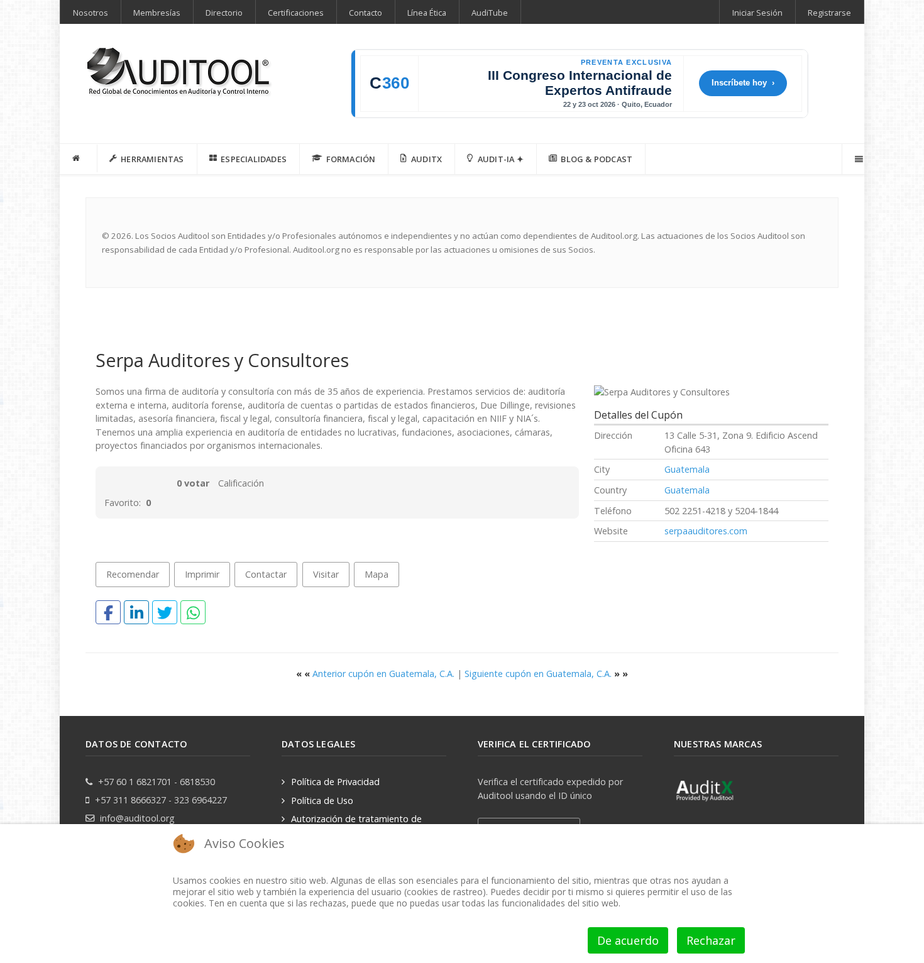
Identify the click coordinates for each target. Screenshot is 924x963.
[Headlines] (179, 73)
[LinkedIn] (136, 612)
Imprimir (202, 574)
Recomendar (132, 574)
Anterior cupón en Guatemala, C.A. (376, 674)
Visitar (326, 574)
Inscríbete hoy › (743, 83)
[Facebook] (108, 612)
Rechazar (710, 940)
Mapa (376, 574)
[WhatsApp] (193, 612)
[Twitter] (164, 612)
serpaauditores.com (705, 531)
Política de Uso (322, 800)
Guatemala (687, 469)
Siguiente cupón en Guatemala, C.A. (546, 674)
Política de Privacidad (335, 782)
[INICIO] (78, 158)
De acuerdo (628, 940)
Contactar (266, 574)
